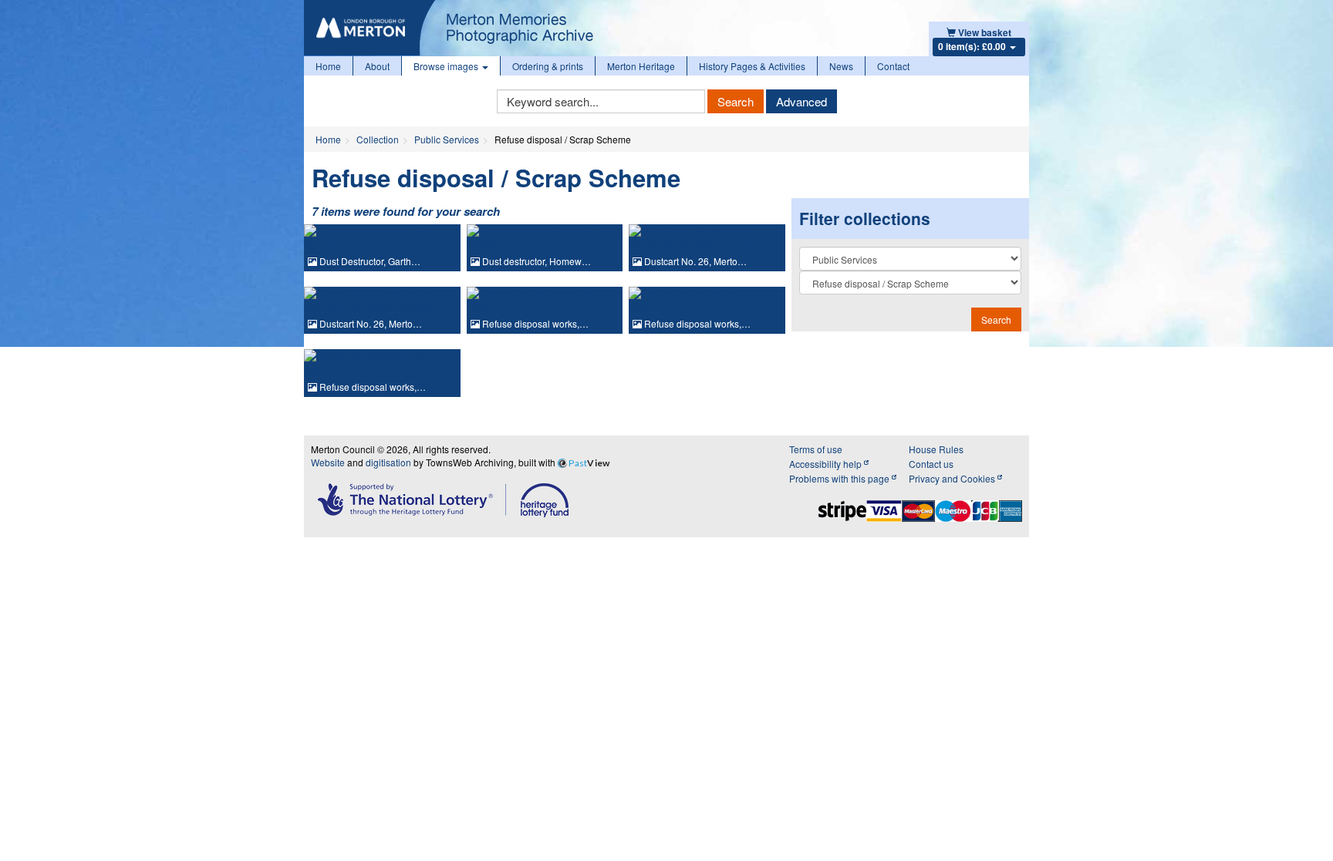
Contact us (931, 463)
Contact (893, 65)
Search (735, 101)
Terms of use (815, 449)
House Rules (936, 449)
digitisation (388, 462)
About (377, 65)
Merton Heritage (641, 65)
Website (328, 462)
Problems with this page (840, 478)
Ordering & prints (547, 65)
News (841, 65)
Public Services (446, 139)
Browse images (447, 65)
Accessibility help (826, 463)
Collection (377, 139)
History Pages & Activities (752, 65)
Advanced (801, 101)
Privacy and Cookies (953, 478)
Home (328, 65)
